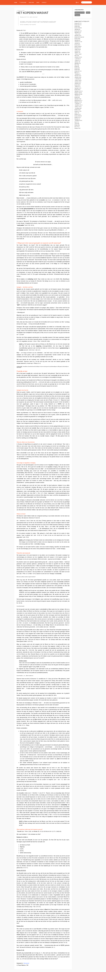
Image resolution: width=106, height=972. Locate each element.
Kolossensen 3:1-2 (78, 100)
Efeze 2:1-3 (77, 72)
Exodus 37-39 (77, 128)
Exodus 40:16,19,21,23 (79, 37)
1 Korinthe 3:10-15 (78, 120)
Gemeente (26, 963)
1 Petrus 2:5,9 (77, 34)
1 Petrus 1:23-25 (78, 54)
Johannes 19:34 (78, 77)
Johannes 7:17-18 (78, 41)
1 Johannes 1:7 (78, 103)
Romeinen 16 (77, 119)
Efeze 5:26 (77, 55)
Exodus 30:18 (77, 89)
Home (15, 2)
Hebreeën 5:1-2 (78, 32)
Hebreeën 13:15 (78, 88)
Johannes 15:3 (78, 83)
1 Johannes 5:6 (78, 78)
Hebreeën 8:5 (77, 40)
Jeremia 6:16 (77, 43)
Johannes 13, (77, 95)
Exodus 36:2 (77, 125)
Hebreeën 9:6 (77, 29)
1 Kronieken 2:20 (78, 108)
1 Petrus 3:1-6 (77, 60)
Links (37, 2)
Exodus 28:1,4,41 (78, 31)
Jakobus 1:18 (77, 52)
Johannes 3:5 (77, 51)
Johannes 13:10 (78, 82)
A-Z (78, 2)
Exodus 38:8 (77, 26)
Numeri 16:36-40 (78, 46)
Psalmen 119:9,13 (78, 92)
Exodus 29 (77, 66)
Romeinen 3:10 (78, 47)
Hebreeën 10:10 (78, 75)
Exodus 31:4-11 (78, 114)
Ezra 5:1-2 (77, 122)
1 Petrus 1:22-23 (78, 80)
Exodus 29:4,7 (77, 85)
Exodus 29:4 (77, 68)
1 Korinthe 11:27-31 (78, 105)
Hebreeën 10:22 (78, 98)
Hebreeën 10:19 (78, 35)
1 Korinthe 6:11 (78, 74)
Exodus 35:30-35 (78, 115)
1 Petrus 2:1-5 (77, 86)
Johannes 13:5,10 (78, 57)
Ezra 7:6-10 (77, 126)
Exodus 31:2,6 (77, 109)
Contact (44, 2)
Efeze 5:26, (77, 65)
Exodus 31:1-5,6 (78, 111)
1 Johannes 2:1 (78, 58)
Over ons (31, 2)
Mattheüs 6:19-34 (78, 102)
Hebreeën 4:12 (78, 63)
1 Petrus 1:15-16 (78, 106)
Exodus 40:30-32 (78, 27)
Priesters (77, 15)
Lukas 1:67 (77, 112)
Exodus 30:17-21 (78, 23)
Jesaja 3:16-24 (78, 49)
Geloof (88, 12)
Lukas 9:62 (77, 123)
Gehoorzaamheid (79, 12)
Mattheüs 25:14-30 (78, 94)
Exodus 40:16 (77, 44)
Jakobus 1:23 (77, 61)
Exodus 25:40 (77, 38)
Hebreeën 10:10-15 (78, 91)
